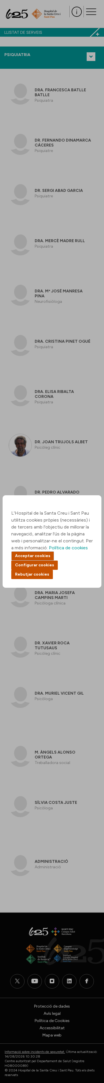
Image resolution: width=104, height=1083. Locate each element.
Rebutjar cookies (32, 574)
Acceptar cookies (32, 555)
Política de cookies (68, 547)
